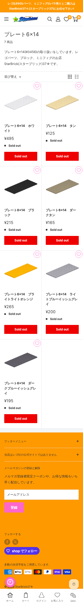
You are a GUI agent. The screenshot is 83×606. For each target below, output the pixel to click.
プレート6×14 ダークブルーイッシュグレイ (20, 388)
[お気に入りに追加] (37, 86)
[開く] (49, 19)
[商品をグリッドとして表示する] (70, 77)
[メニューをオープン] (6, 19)
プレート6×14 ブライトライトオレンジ (19, 296)
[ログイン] (58, 19)
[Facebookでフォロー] (7, 542)
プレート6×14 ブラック (19, 212)
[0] (75, 19)
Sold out (20, 156)
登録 (14, 507)
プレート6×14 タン (61, 126)
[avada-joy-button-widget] (10, 582)
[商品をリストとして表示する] (77, 77)
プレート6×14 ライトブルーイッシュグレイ (62, 299)
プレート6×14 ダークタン (61, 212)
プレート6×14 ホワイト (19, 128)
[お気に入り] (66, 19)
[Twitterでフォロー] (15, 542)
